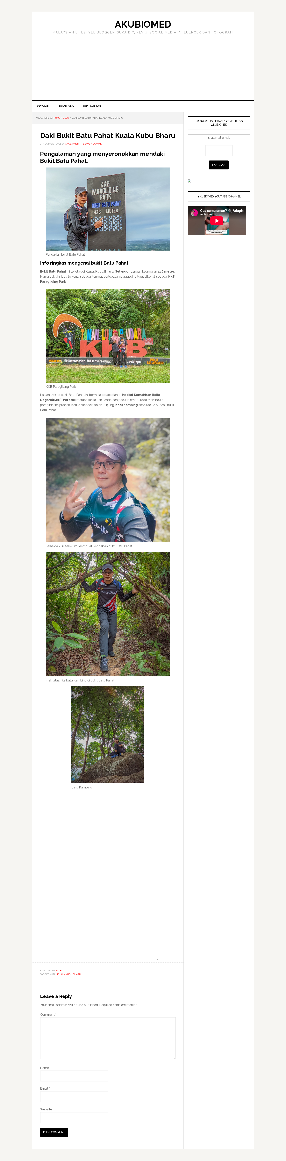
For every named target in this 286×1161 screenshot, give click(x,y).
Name (45, 1068)
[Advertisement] (143, 71)
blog (59, 970)
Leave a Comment (94, 143)
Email (45, 1088)
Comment (48, 1014)
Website (46, 1109)
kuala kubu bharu (69, 974)
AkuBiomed (143, 24)
